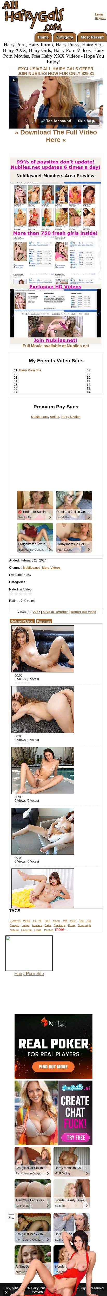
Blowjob (14, 925)
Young (57, 920)
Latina (25, 925)
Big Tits (37, 920)
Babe (48, 925)
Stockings (59, 925)
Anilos (54, 417)
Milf (65, 920)
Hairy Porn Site (30, 370)
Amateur (37, 925)
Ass (89, 920)
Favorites (44, 621)
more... (61, 929)
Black (73, 920)
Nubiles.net (39, 417)
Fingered (26, 929)
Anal (81, 920)
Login (99, 14)
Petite (26, 920)
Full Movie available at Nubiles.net (56, 346)
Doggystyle (84, 925)
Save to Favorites (56, 612)
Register (100, 18)
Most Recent (92, 37)
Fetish (38, 929)
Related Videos (22, 621)
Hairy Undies (71, 417)
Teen (47, 920)
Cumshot (15, 920)
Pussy (71, 925)
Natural (14, 929)
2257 (36, 612)
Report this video (83, 612)
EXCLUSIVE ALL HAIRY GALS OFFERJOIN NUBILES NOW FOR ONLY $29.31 (56, 71)
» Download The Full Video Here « (56, 136)
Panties (48, 929)
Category (64, 37)
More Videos (51, 568)
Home (43, 37)
